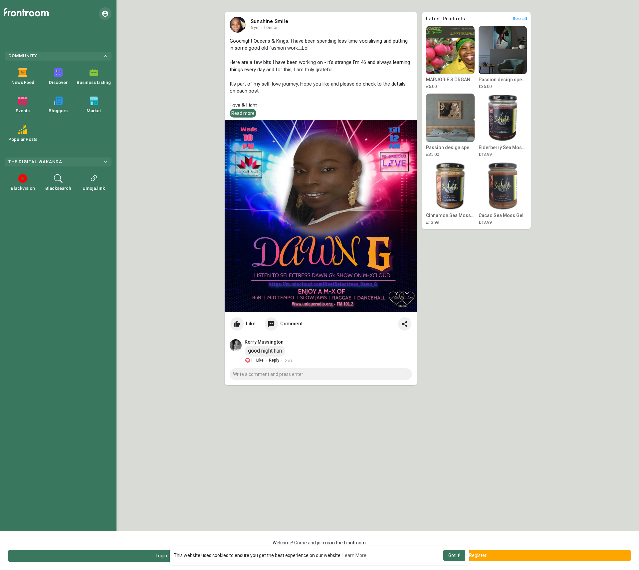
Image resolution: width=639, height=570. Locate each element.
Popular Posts (22, 139)
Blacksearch (58, 188)
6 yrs (255, 27)
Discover (58, 82)
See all (520, 18)
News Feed (22, 82)
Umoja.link (94, 188)
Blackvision (23, 188)
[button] (105, 13)
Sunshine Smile (269, 21)
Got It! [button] (454, 555)
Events (23, 110)
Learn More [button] (354, 555)
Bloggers (58, 110)
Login (161, 555)
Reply (274, 360)
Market (94, 110)
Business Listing (94, 82)
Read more (243, 113)
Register (478, 555)
